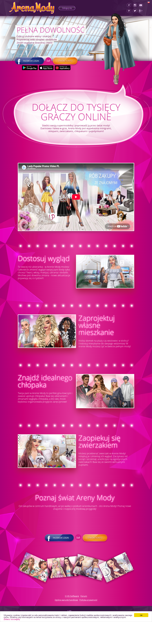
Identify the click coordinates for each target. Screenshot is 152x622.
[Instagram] (135, 5)
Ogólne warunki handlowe (66, 600)
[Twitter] (135, 10)
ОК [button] (141, 615)
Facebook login (31, 61)
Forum (84, 596)
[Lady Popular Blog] (141, 10)
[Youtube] (141, 5)
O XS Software (72, 596)
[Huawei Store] (63, 67)
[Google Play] (30, 67)
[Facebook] (129, 5)
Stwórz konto (65, 61)
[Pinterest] (129, 10)
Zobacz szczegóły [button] (12, 619)
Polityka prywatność (88, 600)
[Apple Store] (46, 67)
